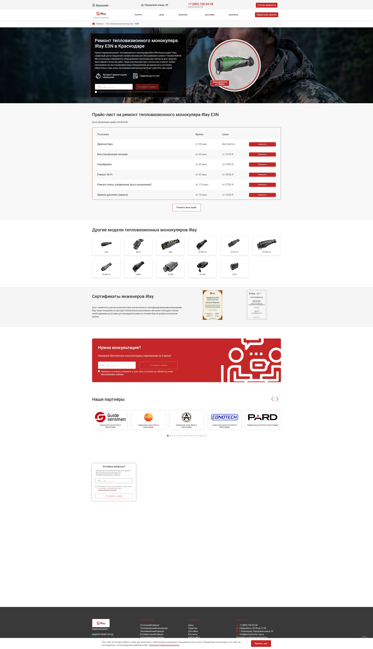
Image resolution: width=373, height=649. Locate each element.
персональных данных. (165, 92)
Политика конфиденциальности (164, 645)
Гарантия (182, 15)
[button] (272, 399)
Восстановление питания (112, 154)
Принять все (261, 643)
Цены (161, 15)
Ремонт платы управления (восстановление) (124, 184)
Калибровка (104, 164)
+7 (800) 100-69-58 (200, 3)
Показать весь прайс (186, 207)
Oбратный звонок (267, 15)
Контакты (233, 15)
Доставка (210, 15)
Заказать (262, 144)
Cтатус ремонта (266, 5)
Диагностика (105, 144)
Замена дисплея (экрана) (112, 194)
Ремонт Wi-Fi (104, 174)
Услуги (137, 15)
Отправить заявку (147, 87)
